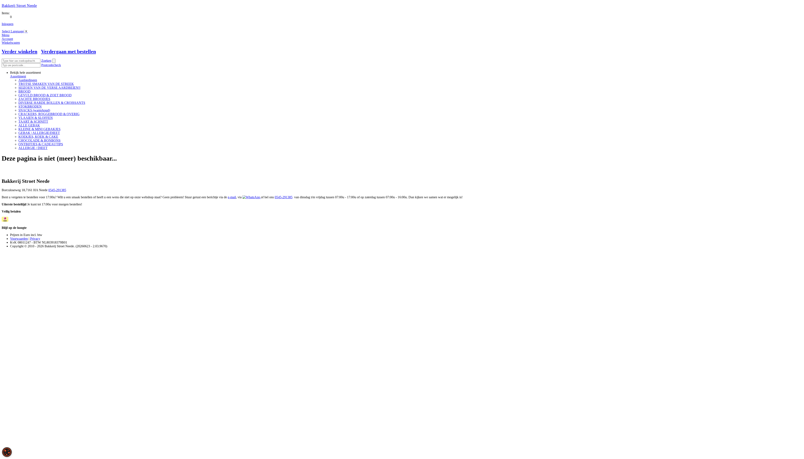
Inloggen (7, 24)
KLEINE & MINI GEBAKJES (39, 129)
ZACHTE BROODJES (34, 99)
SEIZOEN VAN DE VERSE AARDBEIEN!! (49, 87)
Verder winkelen (19, 51)
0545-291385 (57, 190)
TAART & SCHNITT (33, 121)
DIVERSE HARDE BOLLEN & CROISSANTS (51, 102)
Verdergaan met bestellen (68, 51)
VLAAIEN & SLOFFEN (35, 118)
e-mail (232, 197)
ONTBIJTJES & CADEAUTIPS (40, 144)
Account (7, 39)
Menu (5, 35)
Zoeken (46, 60)
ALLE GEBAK (29, 125)
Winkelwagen (11, 42)
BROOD (24, 91)
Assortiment (18, 76)
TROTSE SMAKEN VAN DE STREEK (46, 84)
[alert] (7, 452)
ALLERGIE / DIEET (33, 148)
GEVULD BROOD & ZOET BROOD (45, 95)
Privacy (35, 238)
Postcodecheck (51, 65)
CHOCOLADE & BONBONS (39, 140)
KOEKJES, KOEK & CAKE (38, 136)
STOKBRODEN (30, 106)
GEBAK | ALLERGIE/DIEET (39, 133)
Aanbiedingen (27, 80)
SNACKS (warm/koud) (34, 110)
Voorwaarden (19, 238)
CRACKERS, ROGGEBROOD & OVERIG (49, 114)
